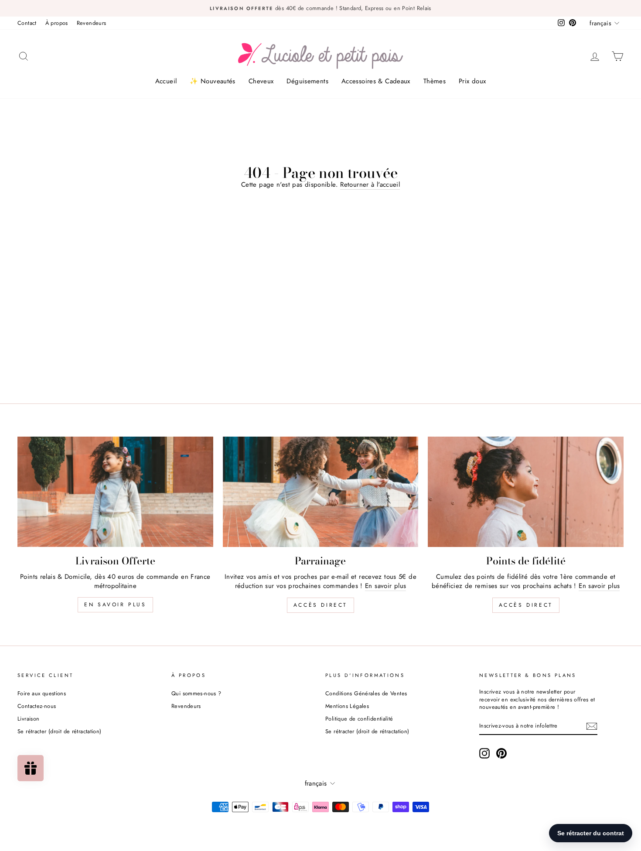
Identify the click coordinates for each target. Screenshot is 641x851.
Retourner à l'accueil (370, 184)
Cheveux (261, 81)
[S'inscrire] (591, 726)
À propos (56, 23)
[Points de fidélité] (526, 492)
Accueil (166, 81)
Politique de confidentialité (359, 718)
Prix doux (472, 81)
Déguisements (307, 81)
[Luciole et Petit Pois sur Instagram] (484, 753)
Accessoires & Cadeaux (375, 81)
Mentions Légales (347, 706)
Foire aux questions (41, 693)
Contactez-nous (36, 706)
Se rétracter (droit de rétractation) (59, 731)
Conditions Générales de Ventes (366, 693)
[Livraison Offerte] (115, 492)
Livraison (28, 718)
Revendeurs (91, 23)
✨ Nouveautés (212, 81)
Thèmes (434, 81)
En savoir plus (115, 604)
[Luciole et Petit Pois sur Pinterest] (501, 753)
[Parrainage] (321, 492)
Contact (27, 23)
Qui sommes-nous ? (196, 693)
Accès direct (320, 605)
